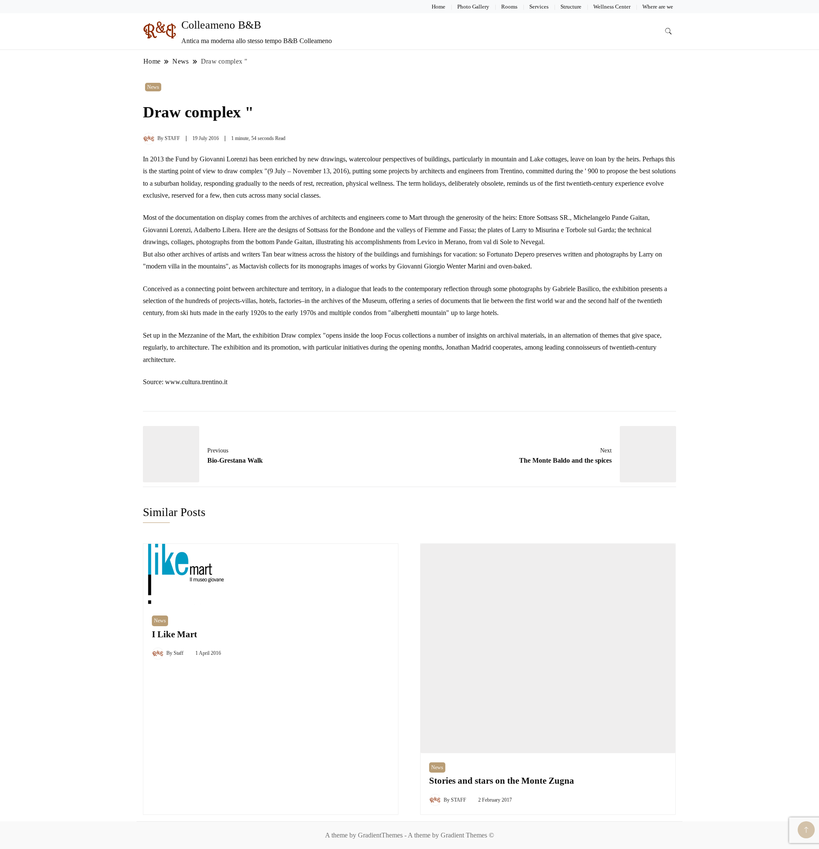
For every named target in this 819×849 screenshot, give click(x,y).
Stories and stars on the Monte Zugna (501, 781)
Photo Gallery (473, 6)
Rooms (509, 6)
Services (539, 6)
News (153, 87)
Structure (571, 6)
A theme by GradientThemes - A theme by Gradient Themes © (409, 835)
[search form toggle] (668, 31)
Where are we (657, 6)
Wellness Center (611, 6)
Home (438, 6)
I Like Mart (174, 634)
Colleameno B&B (221, 25)
